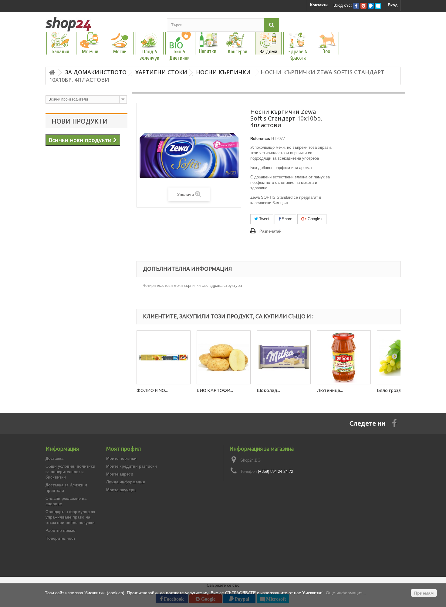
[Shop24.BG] (102, 24)
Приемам (424, 593)
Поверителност (60, 538)
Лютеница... (330, 390)
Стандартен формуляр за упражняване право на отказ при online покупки (70, 517)
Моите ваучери (121, 490)
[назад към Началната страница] (52, 72)
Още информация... (346, 592)
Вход (392, 5)
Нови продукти (80, 121)
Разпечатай (270, 231)
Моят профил (123, 449)
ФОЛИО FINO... (152, 390)
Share (286, 219)
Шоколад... (268, 390)
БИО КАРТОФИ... (215, 390)
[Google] (363, 6)
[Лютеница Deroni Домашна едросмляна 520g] (344, 357)
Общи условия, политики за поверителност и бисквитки (70, 471)
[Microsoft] (378, 6)
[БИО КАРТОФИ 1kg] (224, 357)
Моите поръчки (121, 458)
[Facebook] (356, 6)
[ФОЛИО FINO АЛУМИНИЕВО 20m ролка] (164, 357)
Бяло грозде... (392, 390)
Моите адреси (119, 474)
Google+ (314, 219)
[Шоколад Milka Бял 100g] (284, 357)
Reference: (260, 138)
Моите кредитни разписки (131, 466)
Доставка (54, 458)
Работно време (60, 530)
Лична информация (125, 482)
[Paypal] (371, 6)
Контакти (319, 5)
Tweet (263, 219)
